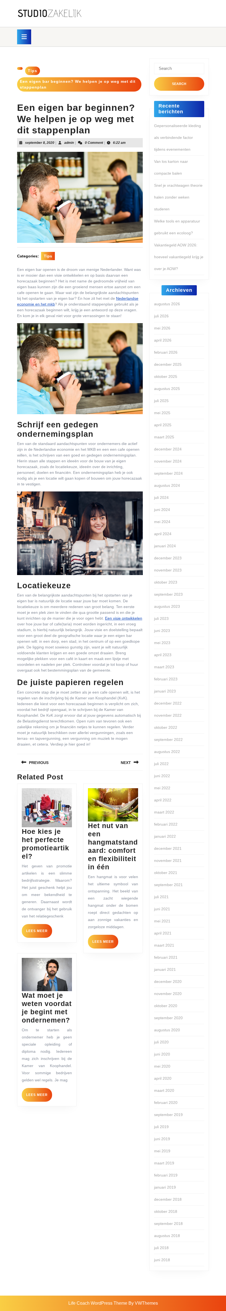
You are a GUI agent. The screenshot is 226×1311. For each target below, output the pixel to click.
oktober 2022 (165, 727)
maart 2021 (164, 945)
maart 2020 (164, 1090)
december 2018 (168, 1199)
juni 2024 (162, 509)
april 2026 (162, 340)
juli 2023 (161, 618)
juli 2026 (161, 316)
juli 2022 (161, 764)
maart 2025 (164, 437)
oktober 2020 (165, 1006)
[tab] (24, 36)
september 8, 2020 (39, 143)
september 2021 (168, 885)
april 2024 (162, 534)
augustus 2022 (167, 751)
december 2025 (168, 364)
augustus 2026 (167, 304)
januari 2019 (165, 1187)
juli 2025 (161, 400)
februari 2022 (165, 824)
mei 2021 (162, 921)
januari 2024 (165, 546)
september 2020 (168, 1018)
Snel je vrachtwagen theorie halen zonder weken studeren (178, 197)
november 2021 (168, 860)
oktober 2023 (165, 582)
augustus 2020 (167, 1030)
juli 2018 (161, 1248)
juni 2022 (162, 776)
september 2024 (168, 473)
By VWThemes (143, 1303)
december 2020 (168, 981)
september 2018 (168, 1223)
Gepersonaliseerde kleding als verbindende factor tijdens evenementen (177, 137)
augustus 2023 (167, 606)
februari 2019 (165, 1175)
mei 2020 (162, 1066)
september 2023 (168, 594)
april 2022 (162, 800)
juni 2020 (162, 1054)
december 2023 (168, 558)
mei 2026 (162, 328)
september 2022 (168, 739)
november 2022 (168, 715)
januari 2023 (165, 691)
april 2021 (162, 933)
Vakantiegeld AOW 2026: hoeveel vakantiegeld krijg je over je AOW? (178, 257)
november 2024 (168, 461)
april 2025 (162, 425)
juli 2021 (161, 897)
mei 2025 (162, 413)
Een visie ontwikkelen (123, 618)
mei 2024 (162, 522)
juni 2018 (162, 1260)
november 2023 (168, 570)
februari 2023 (165, 679)
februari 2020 (165, 1102)
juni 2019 (162, 1139)
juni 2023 (162, 630)
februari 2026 (165, 352)
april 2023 (162, 655)
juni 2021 (162, 909)
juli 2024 (161, 497)
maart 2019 (164, 1163)
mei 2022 (162, 788)
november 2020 (168, 993)
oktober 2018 (165, 1211)
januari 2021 (165, 969)
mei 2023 (162, 643)
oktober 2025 (165, 376)
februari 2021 (165, 957)
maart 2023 (164, 667)
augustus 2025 (167, 388)
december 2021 (168, 848)
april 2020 (162, 1078)
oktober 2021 (165, 872)
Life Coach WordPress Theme (97, 1303)
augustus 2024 (167, 485)
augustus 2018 (167, 1235)
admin (69, 143)
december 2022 (168, 703)
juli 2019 (161, 1127)
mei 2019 (162, 1151)
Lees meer (39, 933)
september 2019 (168, 1114)
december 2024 (168, 449)
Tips (32, 70)
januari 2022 (165, 836)
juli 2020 (161, 1042)
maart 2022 (164, 812)
